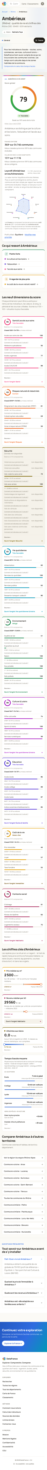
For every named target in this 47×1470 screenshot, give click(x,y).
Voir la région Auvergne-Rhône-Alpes (19, 1157)
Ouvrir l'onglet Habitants (15, 1021)
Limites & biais (8, 1420)
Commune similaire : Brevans (16, 1225)
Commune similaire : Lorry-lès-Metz (19, 1218)
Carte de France (9, 1393)
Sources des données (11, 1416)
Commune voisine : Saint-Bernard (18, 1184)
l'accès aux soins (14, 269)
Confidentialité (9, 1442)
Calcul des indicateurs (12, 1412)
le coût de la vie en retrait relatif (21, 284)
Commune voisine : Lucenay (16, 1171)
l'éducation (12, 264)
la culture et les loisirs (17, 259)
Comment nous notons (12, 1408)
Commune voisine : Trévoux (15, 1191)
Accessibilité (8, 1446)
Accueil (5, 12)
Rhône (13, 12)
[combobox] (15, 3)
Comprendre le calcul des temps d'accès (19, 66)
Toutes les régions (10, 1385)
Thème (39, 40)
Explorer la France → (13, 1343)
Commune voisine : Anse (14, 1164)
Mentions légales (9, 1439)
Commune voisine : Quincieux (16, 1178)
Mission (6, 1435)
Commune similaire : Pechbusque (18, 1211)
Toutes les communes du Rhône (17, 1198)
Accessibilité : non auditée (25, 1464)
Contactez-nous (9, 1424)
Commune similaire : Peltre (15, 1205)
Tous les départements (12, 1389)
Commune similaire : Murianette (17, 1232)
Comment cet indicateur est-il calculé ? (16, 342)
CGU (4, 1450)
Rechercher (7, 1381)
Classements (32, 4)
